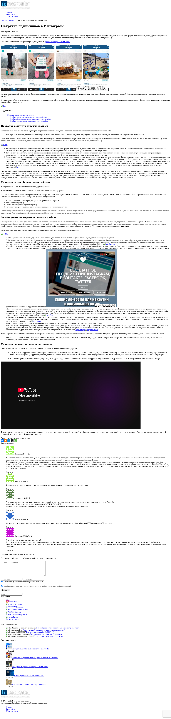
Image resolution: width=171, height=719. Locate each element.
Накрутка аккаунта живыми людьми (21, 115)
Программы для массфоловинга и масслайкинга (30, 117)
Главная (9, 12)
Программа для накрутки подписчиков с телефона (30, 121)
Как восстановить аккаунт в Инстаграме (46, 634)
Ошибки (18, 612)
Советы (17, 620)
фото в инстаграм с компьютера (57, 42)
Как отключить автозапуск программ (48, 636)
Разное (16, 617)
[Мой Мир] (8, 440)
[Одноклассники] (5, 440)
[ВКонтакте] (2, 440)
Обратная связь (12, 16)
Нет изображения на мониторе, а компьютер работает (57, 628)
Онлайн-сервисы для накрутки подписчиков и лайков (32, 119)
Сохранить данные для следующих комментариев (23, 582)
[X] (12, 440)
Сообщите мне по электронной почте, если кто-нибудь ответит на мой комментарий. (37, 586)
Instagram (13, 601)
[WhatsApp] (15, 440)
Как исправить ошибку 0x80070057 (40, 632)
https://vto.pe (80, 330)
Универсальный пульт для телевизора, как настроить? (43, 630)
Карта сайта (10, 14)
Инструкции (23, 609)
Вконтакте (20, 607)
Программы (22, 614)
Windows (18, 604)
